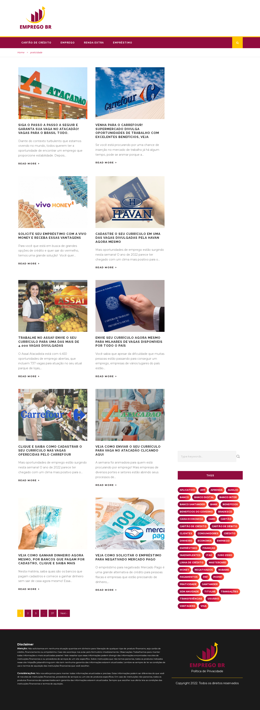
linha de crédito (191, 562)
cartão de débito (224, 526)
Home (20, 52)
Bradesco (225, 511)
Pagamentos (189, 576)
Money (184, 569)
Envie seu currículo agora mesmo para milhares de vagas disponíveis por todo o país (128, 341)
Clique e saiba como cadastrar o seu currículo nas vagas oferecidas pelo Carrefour (50, 450)
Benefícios (230, 504)
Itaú (209, 555)
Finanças (209, 548)
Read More (27, 163)
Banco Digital (204, 497)
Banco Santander (192, 504)
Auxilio (233, 490)
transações (229, 591)
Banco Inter (228, 497)
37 (52, 613)
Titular (209, 591)
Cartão (226, 519)
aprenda (216, 490)
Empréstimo (122, 42)
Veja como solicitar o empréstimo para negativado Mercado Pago (128, 557)
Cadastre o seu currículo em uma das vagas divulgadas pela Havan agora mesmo (127, 238)
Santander (210, 584)
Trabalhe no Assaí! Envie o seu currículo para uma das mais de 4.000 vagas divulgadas (48, 341)
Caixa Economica (191, 519)
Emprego (68, 42)
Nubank (223, 569)
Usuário (213, 598)
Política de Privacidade (207, 671)
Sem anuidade (189, 591)
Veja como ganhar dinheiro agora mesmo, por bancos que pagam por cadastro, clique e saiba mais (51, 559)
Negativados (204, 569)
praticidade (188, 584)
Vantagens (187, 606)
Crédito (229, 533)
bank (213, 504)
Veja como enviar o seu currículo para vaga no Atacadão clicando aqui (128, 450)
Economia (204, 540)
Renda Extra (94, 42)
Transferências (191, 598)
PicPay (217, 576)
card (211, 519)
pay (205, 576)
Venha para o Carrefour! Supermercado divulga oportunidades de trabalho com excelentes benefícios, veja (127, 131)
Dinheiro (186, 540)
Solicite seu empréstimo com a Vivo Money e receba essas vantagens (52, 236)
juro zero (225, 555)
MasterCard (217, 562)
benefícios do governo (196, 511)
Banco (184, 497)
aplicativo (187, 490)
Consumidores (208, 533)
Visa (203, 606)
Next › (64, 613)
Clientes (186, 533)
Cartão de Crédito (36, 42)
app (202, 490)
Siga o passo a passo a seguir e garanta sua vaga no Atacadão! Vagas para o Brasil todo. (48, 129)
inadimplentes (190, 555)
